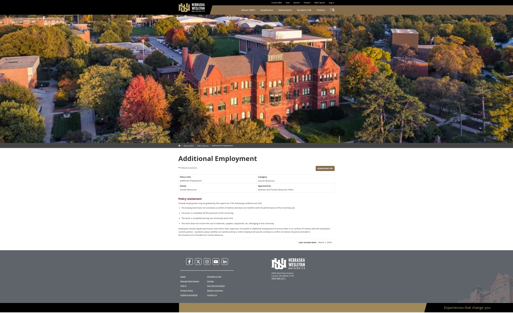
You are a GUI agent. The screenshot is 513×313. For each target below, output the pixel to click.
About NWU (248, 10)
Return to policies (189, 167)
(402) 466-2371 (278, 278)
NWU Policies (203, 145)
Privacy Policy (186, 290)
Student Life (304, 10)
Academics (266, 10)
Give (288, 2)
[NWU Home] (179, 145)
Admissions (285, 10)
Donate (210, 281)
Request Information (189, 281)
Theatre (307, 2)
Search (333, 10)
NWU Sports (319, 2)
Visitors (320, 10)
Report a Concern (215, 290)
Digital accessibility (189, 295)
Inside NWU (276, 2)
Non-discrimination (216, 285)
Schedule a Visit (214, 276)
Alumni (296, 2)
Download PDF (325, 168)
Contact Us (212, 295)
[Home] (191, 7)
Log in (331, 2)
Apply (183, 276)
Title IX (183, 285)
